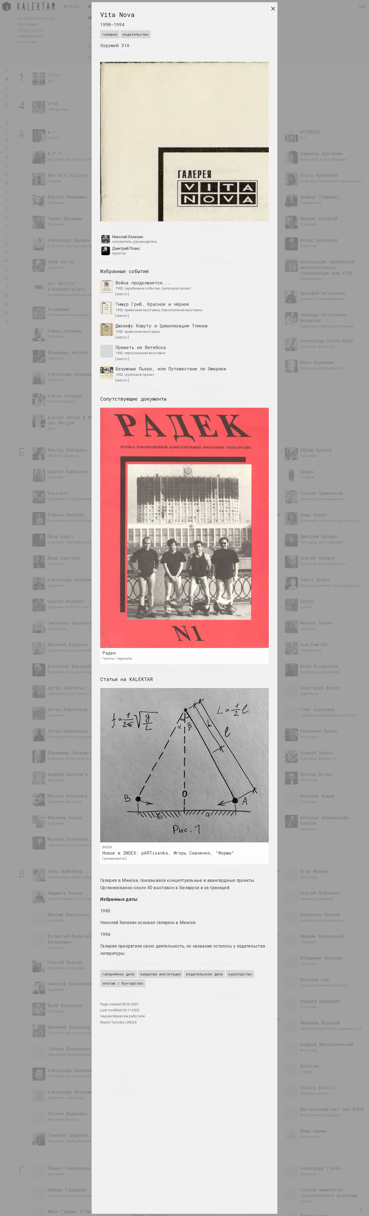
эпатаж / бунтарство (122, 983)
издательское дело (204, 974)
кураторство (240, 974)
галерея (109, 34)
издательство (136, 34)
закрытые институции (160, 974)
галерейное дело (118, 974)
